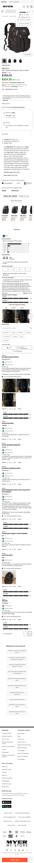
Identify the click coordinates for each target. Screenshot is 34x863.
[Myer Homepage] (8, 7)
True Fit (4, 749)
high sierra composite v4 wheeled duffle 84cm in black (17, 665)
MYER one (4, 766)
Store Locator (21, 742)
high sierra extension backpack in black (17, 712)
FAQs (19, 736)
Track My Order (6, 733)
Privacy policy (11, 825)
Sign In (4, 85)
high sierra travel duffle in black (17, 699)
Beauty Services (22, 748)
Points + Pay (5, 739)
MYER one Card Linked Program (8, 756)
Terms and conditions (24, 817)
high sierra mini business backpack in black (17, 679)
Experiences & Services (24, 745)
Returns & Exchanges (8, 746)
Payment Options (7, 736)
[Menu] (2, 11)
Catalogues (5, 752)
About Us (4, 775)
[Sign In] (24, 6)
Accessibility (21, 759)
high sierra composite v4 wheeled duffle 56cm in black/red (17, 658)
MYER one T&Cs (8, 821)
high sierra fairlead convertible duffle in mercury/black (17, 672)
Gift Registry (21, 750)
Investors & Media (7, 778)
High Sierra (5, 68)
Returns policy (8, 813)
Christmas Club (6, 784)
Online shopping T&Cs (9, 817)
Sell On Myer (5, 787)
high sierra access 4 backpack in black (17, 705)
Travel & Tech (5, 16)
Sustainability (6, 781)
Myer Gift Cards (6, 769)
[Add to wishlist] (30, 860)
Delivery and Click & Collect (7, 742)
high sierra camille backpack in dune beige (17, 686)
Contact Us (21, 739)
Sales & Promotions (23, 753)
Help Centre (21, 733)
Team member (22, 825)
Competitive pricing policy (22, 813)
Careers (4, 772)
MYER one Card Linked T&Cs (23, 821)
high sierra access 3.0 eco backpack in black (17, 651)
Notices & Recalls (23, 756)
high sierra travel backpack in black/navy (17, 693)
